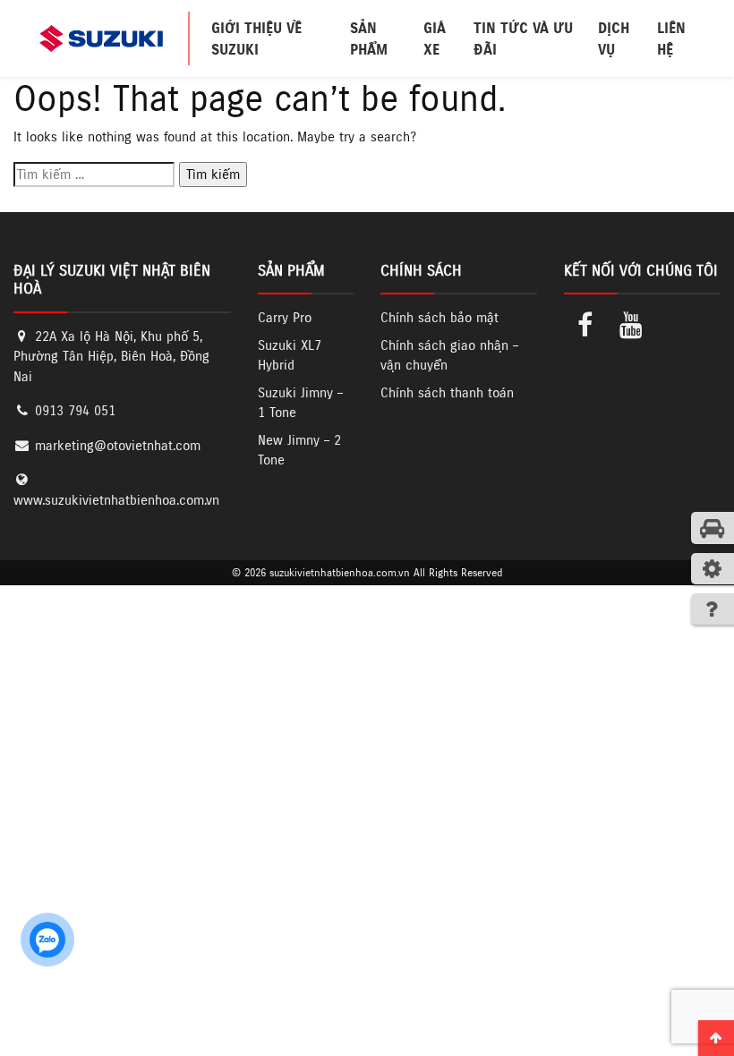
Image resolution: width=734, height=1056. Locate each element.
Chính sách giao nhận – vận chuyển (449, 355)
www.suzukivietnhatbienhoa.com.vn (116, 499)
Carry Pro (285, 317)
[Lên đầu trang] (716, 1038)
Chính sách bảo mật (439, 317)
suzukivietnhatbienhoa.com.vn (339, 572)
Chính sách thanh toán (447, 392)
